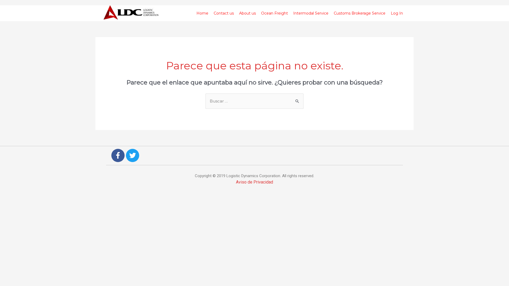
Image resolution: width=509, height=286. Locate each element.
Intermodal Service (310, 13)
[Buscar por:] (254, 101)
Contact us (224, 13)
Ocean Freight (274, 13)
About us (247, 13)
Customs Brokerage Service (359, 13)
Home (202, 13)
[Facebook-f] (118, 155)
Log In (397, 13)
